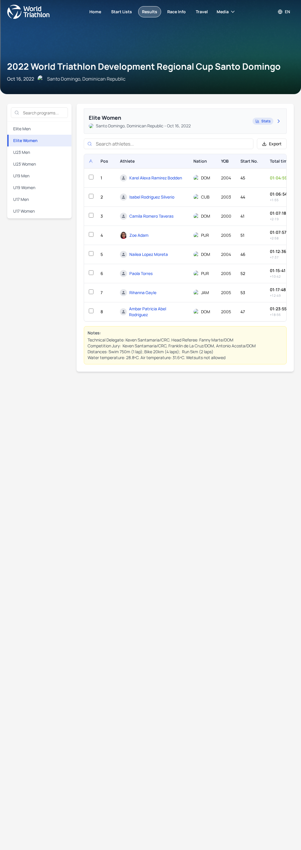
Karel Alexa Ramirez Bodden (155, 178)
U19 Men (21, 176)
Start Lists (121, 11)
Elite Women (25, 140)
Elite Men (22, 128)
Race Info (176, 11)
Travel (202, 11)
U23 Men (21, 152)
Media (223, 11)
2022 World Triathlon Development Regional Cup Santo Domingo (144, 66)
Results (149, 11)
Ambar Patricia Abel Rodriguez (147, 311)
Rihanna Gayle (142, 292)
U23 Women (24, 164)
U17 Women (24, 211)
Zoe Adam (138, 235)
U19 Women (24, 187)
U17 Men (21, 199)
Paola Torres (141, 273)
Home (95, 11)
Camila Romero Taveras (151, 216)
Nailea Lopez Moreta (148, 254)
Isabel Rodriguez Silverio (151, 197)
